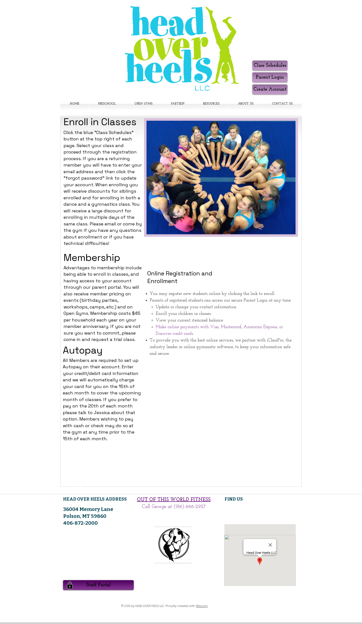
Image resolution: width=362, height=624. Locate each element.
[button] (211, 103)
